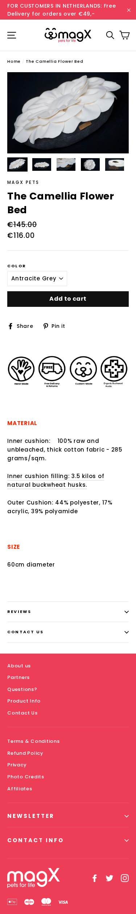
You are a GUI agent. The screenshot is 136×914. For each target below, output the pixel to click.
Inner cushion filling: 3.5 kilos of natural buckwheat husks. (55, 480)
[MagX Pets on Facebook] (95, 878)
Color (16, 266)
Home (14, 61)
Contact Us (25, 632)
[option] (68, 112)
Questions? (22, 689)
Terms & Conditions (33, 741)
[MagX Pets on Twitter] (110, 878)
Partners (18, 677)
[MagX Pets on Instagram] (125, 878)
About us (19, 665)
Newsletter (30, 816)
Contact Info (35, 840)
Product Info (24, 700)
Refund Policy (25, 753)
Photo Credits (25, 776)
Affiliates (19, 788)
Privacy (16, 764)
